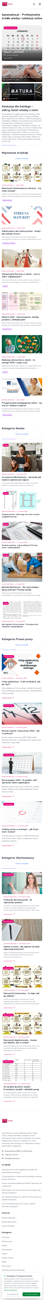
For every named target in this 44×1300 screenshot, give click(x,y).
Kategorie (7, 1232)
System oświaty (7, 1258)
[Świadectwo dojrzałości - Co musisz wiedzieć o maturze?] (22, 92)
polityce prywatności (10, 1290)
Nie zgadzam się (12, 1294)
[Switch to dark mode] (34, 4)
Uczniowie (5, 1237)
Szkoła (4, 1245)
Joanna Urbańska (7, 185)
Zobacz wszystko (22, 158)
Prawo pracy (9, 656)
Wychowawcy (7, 200)
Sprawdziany (8, 86)
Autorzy (6, 1213)
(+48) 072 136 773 (11, 1155)
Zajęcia (5, 286)
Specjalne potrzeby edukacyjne (13, 1270)
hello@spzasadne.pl (12, 1158)
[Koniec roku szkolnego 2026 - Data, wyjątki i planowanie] (22, 43)
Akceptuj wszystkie (31, 1294)
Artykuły (6, 1164)
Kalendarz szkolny (11, 28)
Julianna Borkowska (8, 228)
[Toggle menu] (39, 4)
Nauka (6, 445)
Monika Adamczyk (8, 271)
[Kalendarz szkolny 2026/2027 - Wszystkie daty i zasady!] (22, 73)
